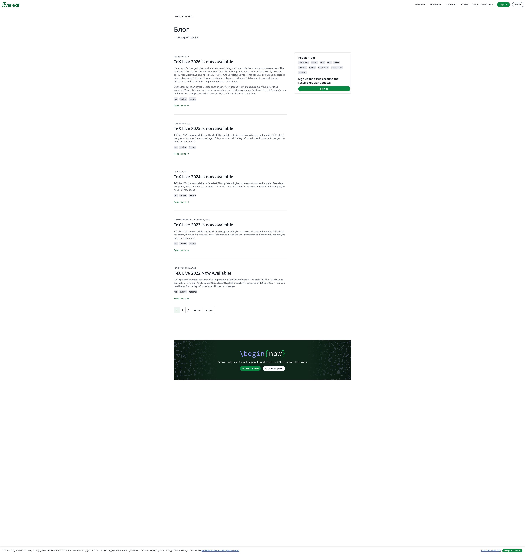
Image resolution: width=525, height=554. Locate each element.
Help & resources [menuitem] (482, 4)
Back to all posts (183, 16)
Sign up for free (250, 368)
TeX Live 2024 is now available (203, 176)
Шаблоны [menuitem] (451, 4)
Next (196, 310)
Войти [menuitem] (517, 4)
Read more (181, 105)
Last (208, 310)
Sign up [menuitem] (503, 4)
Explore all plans (274, 368)
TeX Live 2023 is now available (203, 225)
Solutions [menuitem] (435, 4)
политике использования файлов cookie (220, 550)
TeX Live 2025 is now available (203, 128)
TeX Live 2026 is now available (203, 61)
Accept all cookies (512, 550)
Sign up (324, 88)
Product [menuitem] (419, 4)
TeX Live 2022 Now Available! (202, 273)
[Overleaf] (10, 4)
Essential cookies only (491, 550)
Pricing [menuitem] (464, 4)
